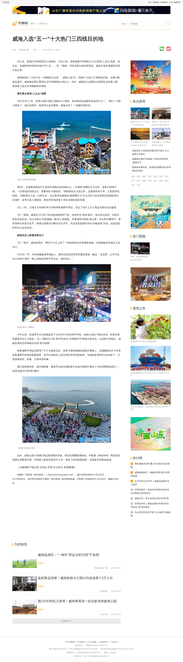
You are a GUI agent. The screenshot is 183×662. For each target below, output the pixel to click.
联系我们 (81, 642)
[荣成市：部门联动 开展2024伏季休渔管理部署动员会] (161, 118)
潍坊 (167, 176)
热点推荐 (139, 101)
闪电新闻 (155, 2)
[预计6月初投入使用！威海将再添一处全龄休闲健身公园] (24, 607)
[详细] (40, 563)
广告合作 (114, 642)
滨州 (133, 185)
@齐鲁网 (55, 479)
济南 (133, 176)
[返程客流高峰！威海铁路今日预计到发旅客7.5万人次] (24, 583)
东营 (155, 176)
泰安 (138, 181)
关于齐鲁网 (70, 642)
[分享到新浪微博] (169, 49)
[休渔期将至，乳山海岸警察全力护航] (161, 139)
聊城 (167, 181)
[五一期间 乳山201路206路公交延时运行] (140, 139)
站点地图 (92, 642)
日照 (150, 181)
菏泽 (138, 185)
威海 (32, 23)
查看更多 (65, 621)
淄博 (144, 176)
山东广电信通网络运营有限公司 (96, 656)
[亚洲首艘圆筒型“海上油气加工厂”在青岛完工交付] (151, 358)
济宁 (133, 181)
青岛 (138, 176)
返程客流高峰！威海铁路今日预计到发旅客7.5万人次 (75, 578)
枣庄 (150, 176)
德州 (161, 181)
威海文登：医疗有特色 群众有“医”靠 (152, 498)
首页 (149, 2)
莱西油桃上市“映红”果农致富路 (143, 341)
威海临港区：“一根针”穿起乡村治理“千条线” (69, 555)
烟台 (161, 176)
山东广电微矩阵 (174, 2)
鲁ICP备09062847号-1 (58, 649)
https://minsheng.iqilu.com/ (60, 475)
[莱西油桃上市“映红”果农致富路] (151, 326)
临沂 (155, 181)
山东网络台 (164, 2)
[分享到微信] (162, 49)
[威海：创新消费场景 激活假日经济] (140, 248)
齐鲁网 (6, 2)
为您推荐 (20, 544)
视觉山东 (139, 308)
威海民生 (43, 23)
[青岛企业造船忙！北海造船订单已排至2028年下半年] (151, 392)
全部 (123, 24)
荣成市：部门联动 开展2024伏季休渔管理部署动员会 (160, 125)
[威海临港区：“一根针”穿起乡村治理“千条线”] (24, 560)
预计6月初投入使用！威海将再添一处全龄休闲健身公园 (77, 601)
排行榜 (137, 458)
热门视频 (139, 236)
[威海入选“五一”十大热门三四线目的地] (140, 118)
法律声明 (103, 642)
